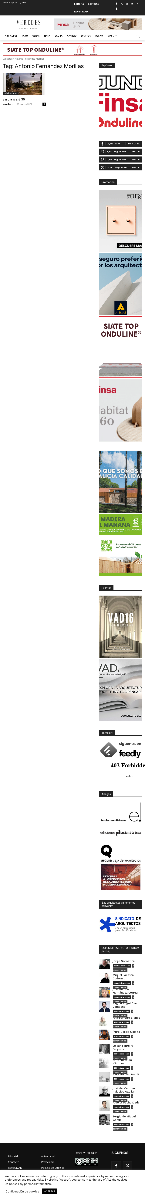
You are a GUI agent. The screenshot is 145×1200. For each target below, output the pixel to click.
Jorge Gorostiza (124, 961)
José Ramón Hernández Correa (125, 990)
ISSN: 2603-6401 (86, 1153)
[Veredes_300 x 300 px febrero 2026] (120, 482)
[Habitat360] (120, 410)
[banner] (120, 690)
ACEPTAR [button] (49, 1191)
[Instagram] (127, 4)
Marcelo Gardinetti (126, 1074)
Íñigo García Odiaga (126, 1032)
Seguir (136, 151)
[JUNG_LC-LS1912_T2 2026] (120, 221)
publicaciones (10, 93)
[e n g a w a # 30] (24, 84)
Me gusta (134, 143)
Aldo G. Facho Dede (126, 1102)
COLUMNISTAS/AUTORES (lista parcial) (120, 949)
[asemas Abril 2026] (120, 284)
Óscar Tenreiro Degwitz (123, 1047)
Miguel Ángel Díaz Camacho (125, 1004)
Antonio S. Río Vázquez (122, 1061)
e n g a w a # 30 (14, 99)
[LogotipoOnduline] (120, 122)
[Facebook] (116, 4)
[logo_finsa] (120, 102)
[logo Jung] (120, 82)
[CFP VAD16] (120, 627)
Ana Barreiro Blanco (126, 1017)
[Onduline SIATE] (120, 347)
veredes (7, 104)
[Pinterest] (137, 4)
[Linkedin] (132, 4)
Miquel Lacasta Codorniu (123, 976)
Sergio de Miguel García (124, 1118)
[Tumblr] (116, 9)
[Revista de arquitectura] (28, 24)
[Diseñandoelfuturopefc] (120, 545)
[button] (137, 35)
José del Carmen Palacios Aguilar (124, 1089)
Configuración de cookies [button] (22, 1191)
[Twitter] (122, 4)
